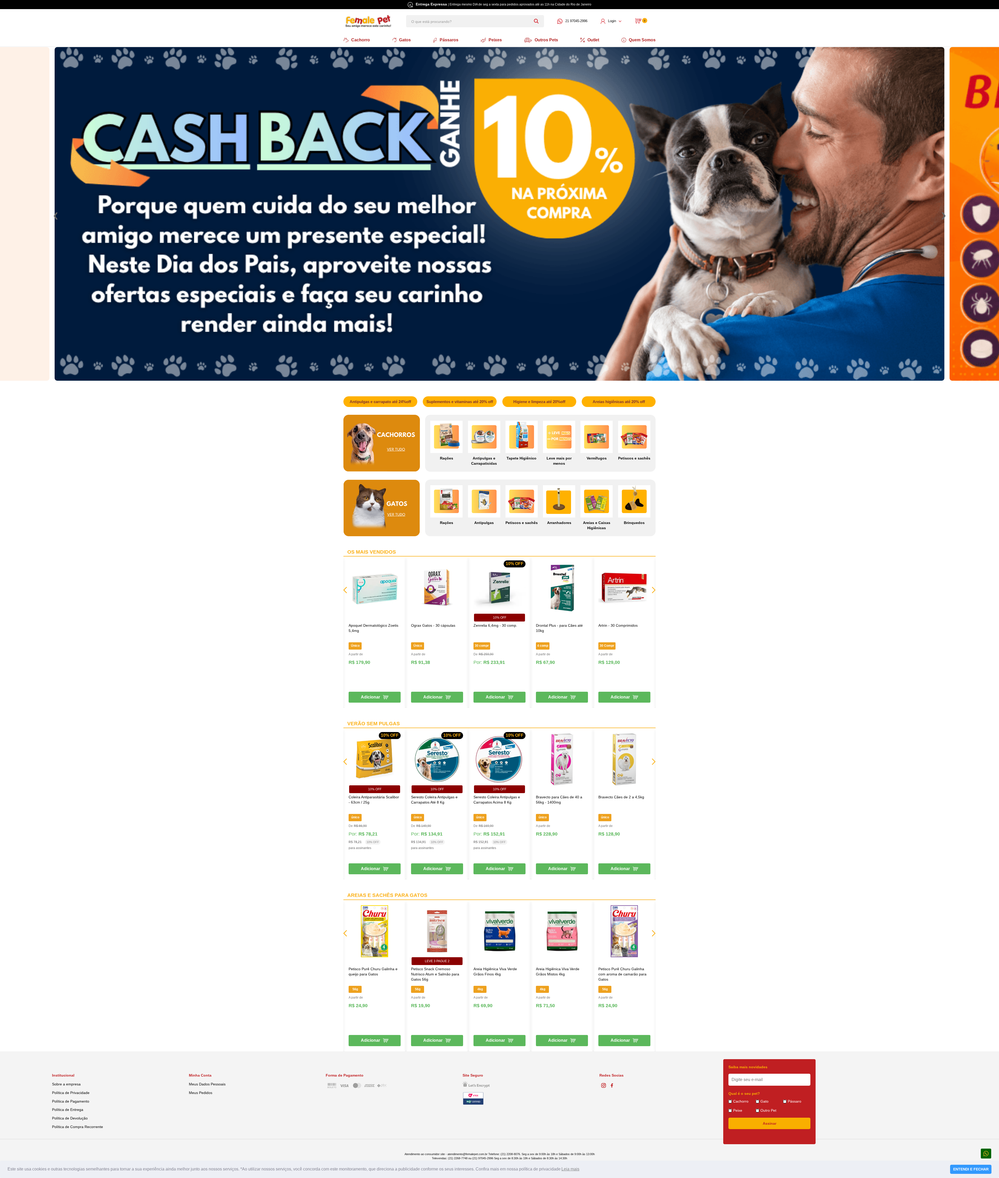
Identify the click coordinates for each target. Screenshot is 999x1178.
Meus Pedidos (200, 1093)
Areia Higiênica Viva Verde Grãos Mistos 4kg (557, 971)
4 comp (542, 646)
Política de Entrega (67, 1110)
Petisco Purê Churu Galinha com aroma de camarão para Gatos (622, 974)
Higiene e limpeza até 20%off (539, 401)
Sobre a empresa (66, 1084)
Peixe (737, 1110)
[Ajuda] (986, 1153)
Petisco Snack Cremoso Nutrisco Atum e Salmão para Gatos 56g (435, 974)
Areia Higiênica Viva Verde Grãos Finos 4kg (495, 971)
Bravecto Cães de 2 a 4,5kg (621, 797)
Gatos (405, 40)
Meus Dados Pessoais (207, 1084)
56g (355, 989)
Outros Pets (546, 40)
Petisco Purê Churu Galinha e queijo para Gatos (373, 971)
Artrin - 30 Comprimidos (618, 625)
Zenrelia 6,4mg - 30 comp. (495, 625)
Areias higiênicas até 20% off (619, 401)
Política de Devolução (70, 1118)
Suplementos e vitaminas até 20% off (459, 401)
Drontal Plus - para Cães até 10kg (559, 628)
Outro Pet (768, 1110)
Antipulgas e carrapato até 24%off (380, 401)
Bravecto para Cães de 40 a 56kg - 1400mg (559, 799)
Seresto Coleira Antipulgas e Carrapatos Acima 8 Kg (496, 799)
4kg (480, 989)
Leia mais (570, 1169)
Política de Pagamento (70, 1101)
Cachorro (360, 40)
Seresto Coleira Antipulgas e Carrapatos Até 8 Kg (434, 799)
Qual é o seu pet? (744, 1093)
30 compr (482, 646)
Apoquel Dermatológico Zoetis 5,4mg (373, 628)
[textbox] (475, 21)
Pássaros (449, 40)
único (355, 817)
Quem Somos (642, 40)
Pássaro (794, 1101)
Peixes (495, 40)
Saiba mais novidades (747, 1067)
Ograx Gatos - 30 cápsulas (433, 625)
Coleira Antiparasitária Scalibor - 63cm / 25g (374, 799)
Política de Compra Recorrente (77, 1127)
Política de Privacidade (70, 1093)
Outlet (593, 40)
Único (355, 646)
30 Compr (607, 646)
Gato (764, 1101)
